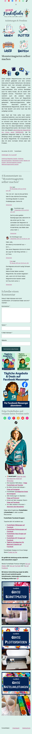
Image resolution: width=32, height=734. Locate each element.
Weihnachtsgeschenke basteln (10, 164)
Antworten (9, 205)
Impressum (16, 728)
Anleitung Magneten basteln (9, 158)
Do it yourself (13, 155)
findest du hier (12, 552)
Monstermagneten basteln (14, 162)
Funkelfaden (6, 728)
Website (4, 340)
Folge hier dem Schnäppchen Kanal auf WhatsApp (16, 479)
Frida (11, 261)
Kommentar (6, 306)
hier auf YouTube (15, 566)
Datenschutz (26, 728)
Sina (11, 187)
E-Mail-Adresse (7, 332)
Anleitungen (5, 155)
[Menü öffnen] (16, 4)
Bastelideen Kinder (18, 160)
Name (4, 325)
